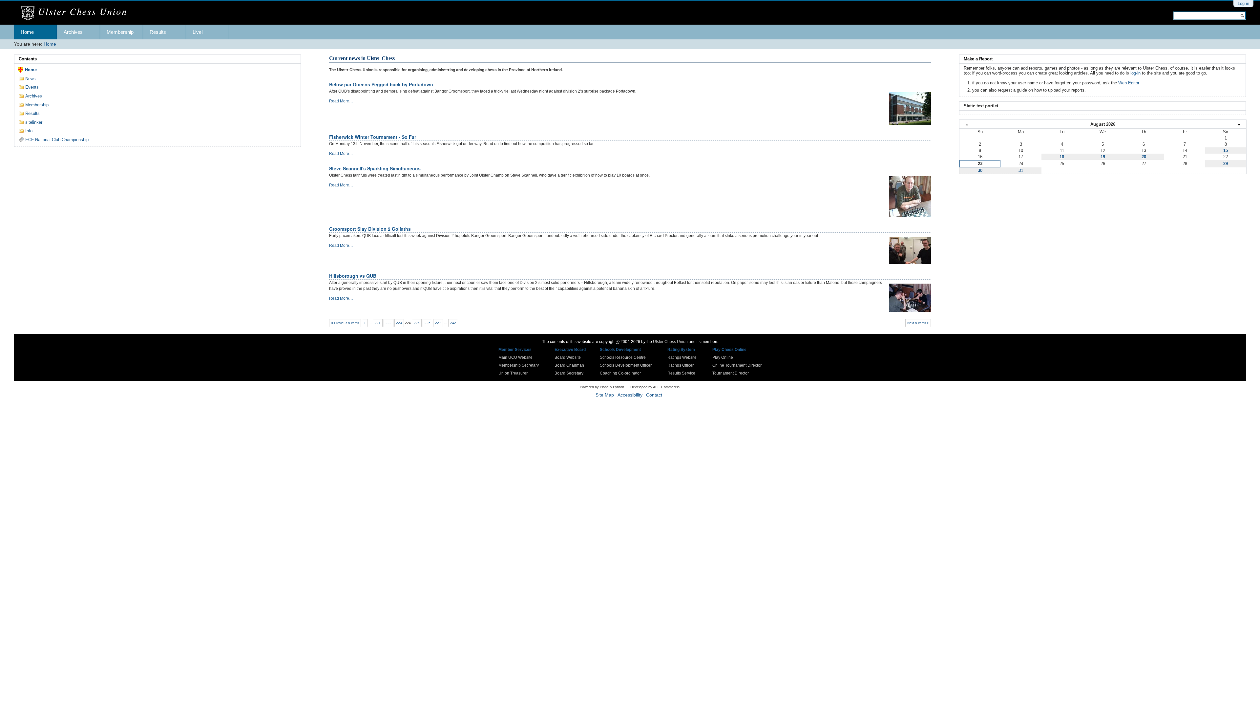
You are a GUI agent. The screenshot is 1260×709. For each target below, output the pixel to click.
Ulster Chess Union (670, 341)
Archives (73, 32)
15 (1225, 150)
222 (388, 323)
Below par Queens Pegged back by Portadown (381, 84)
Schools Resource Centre (623, 357)
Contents (28, 58)
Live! (198, 32)
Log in (1243, 3)
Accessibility (630, 395)
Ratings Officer (680, 365)
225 (417, 323)
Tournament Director (730, 373)
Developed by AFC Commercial (655, 387)
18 (1062, 156)
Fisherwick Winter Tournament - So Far (372, 137)
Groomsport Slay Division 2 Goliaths (370, 229)
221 (378, 323)
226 (427, 323)
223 (399, 323)
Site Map (605, 395)
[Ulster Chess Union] (76, 13)
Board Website (568, 357)
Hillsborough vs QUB (352, 275)
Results (158, 32)
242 (453, 323)
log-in (1135, 73)
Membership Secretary (518, 365)
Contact (654, 395)
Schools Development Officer (626, 365)
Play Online (722, 357)
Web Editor (1128, 82)
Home (27, 32)
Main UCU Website (515, 357)
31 (1020, 170)
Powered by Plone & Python (602, 387)
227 (438, 323)
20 (1144, 156)
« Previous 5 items (345, 323)
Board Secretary (569, 373)
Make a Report (978, 58)
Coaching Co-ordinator (620, 373)
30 (980, 170)
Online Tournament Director (737, 365)
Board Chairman (569, 365)
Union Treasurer (513, 373)
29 (1225, 163)
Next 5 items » (918, 323)
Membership (120, 32)
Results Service (681, 373)
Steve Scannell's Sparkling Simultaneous (375, 168)
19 (1103, 156)
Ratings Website (682, 357)
